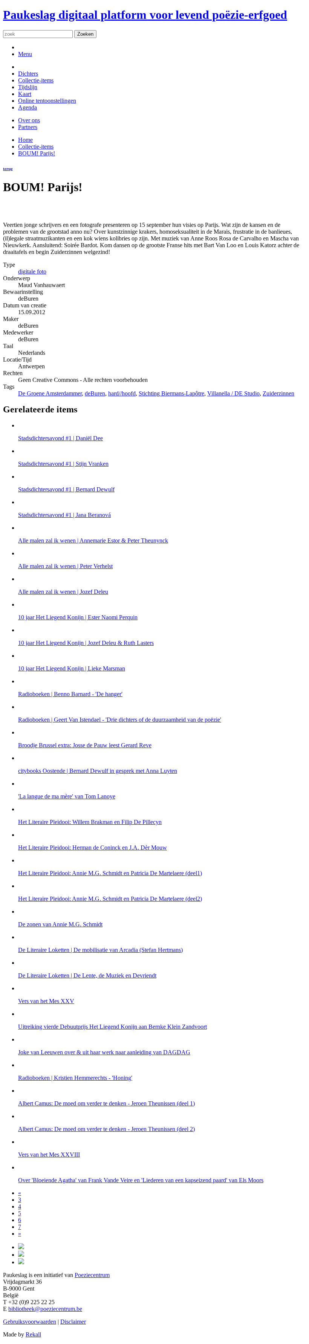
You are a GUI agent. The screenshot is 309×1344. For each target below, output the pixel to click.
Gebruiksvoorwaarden (29, 1321)
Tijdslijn (27, 87)
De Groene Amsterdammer (50, 393)
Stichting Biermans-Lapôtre (171, 393)
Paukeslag (145, 14)
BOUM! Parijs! (36, 153)
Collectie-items (36, 80)
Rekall (33, 1334)
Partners (27, 127)
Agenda (27, 107)
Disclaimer (73, 1321)
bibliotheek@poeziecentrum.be (45, 1309)
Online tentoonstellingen (47, 100)
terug (8, 168)
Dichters (28, 73)
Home (25, 140)
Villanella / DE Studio (233, 393)
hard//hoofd (122, 393)
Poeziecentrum (92, 1275)
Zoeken (85, 34)
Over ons (29, 120)
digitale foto (32, 271)
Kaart (24, 94)
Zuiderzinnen (278, 393)
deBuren (95, 393)
